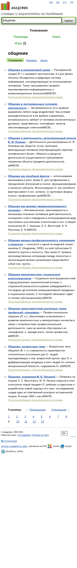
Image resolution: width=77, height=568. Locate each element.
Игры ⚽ (21, 43)
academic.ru (14, 6)
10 (17, 421)
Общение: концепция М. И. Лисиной (31, 376)
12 (34, 421)
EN (51, 2)
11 (25, 421)
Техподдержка (24, 435)
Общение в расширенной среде (29, 69)
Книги (56, 36)
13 (42, 421)
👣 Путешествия (9, 441)
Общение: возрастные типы (26, 346)
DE (58, 2)
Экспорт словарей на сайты (14, 446)
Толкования (38, 30)
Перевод (31, 60)
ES (65, 2)
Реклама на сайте (40, 435)
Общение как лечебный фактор (29, 176)
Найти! (69, 20)
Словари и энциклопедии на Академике (32, 14)
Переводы (20, 36)
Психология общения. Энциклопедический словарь (35, 97)
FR (71, 2)
